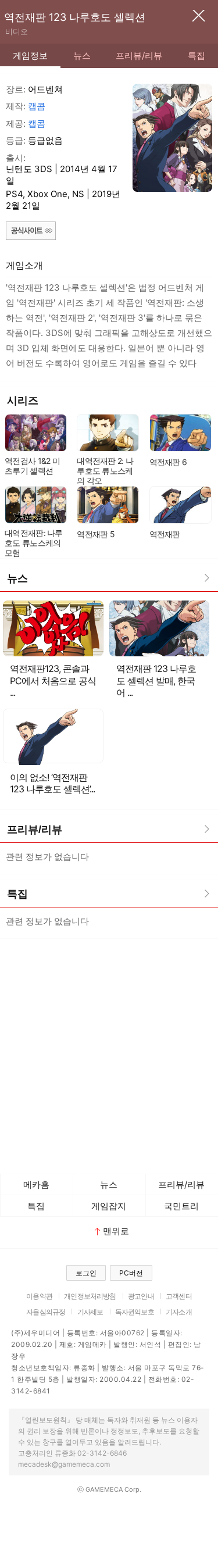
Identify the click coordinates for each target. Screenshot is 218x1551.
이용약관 (39, 1296)
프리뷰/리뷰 (139, 55)
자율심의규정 (45, 1311)
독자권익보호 (134, 1311)
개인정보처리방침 (90, 1296)
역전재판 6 (168, 462)
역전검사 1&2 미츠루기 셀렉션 (32, 466)
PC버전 (131, 1272)
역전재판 (164, 534)
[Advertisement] (109, 1053)
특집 (196, 55)
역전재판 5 (96, 534)
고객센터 (179, 1296)
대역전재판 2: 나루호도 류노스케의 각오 (105, 470)
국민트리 (181, 1206)
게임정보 (30, 55)
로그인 (86, 1272)
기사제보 (90, 1311)
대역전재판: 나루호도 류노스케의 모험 (34, 542)
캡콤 (36, 106)
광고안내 (141, 1296)
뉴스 (82, 55)
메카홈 (36, 1184)
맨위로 (116, 1230)
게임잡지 (108, 1206)
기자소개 (179, 1311)
